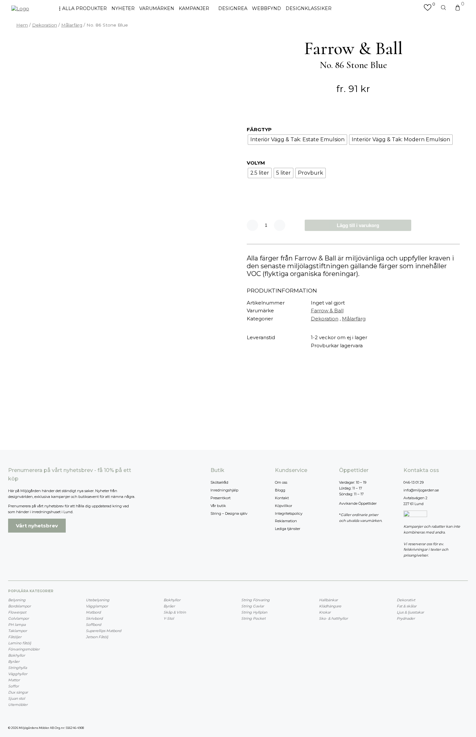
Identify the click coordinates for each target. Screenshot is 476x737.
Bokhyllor (16, 655)
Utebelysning (97, 600)
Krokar (325, 612)
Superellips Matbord (103, 630)
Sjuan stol (16, 698)
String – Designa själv (228, 513)
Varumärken (156, 8)
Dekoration (44, 25)
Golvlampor (18, 618)
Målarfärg (71, 25)
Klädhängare (330, 606)
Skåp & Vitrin (175, 612)
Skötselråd (219, 482)
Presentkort (220, 498)
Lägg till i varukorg (358, 225)
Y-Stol (169, 618)
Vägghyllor (17, 674)
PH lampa (17, 624)
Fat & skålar (406, 606)
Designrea (232, 8)
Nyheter (123, 8)
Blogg (280, 490)
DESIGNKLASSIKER (309, 8)
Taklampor (17, 630)
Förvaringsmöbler (24, 649)
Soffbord (93, 624)
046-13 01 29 (413, 482)
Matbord (93, 612)
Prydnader (406, 618)
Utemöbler (18, 704)
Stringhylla (17, 667)
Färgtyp (259, 129)
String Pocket (253, 618)
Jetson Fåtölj (97, 637)
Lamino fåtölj (19, 643)
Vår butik (218, 505)
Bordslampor (19, 606)
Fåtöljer (14, 637)
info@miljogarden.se (421, 490)
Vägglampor (97, 606)
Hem (22, 25)
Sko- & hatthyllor (333, 618)
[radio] (297, 139)
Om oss (281, 482)
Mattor (14, 680)
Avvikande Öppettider (358, 503)
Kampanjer (194, 8)
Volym (256, 163)
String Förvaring (255, 600)
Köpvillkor (283, 505)
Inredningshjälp (224, 490)
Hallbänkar (328, 600)
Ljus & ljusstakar (410, 612)
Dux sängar (18, 692)
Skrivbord (94, 618)
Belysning (17, 600)
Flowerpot (17, 612)
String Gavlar (252, 606)
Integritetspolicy (288, 513)
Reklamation (286, 521)
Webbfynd (266, 8)
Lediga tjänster (287, 528)
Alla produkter (84, 8)
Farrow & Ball (327, 310)
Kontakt (282, 498)
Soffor (13, 686)
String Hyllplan (254, 612)
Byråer (13, 661)
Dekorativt (406, 600)
